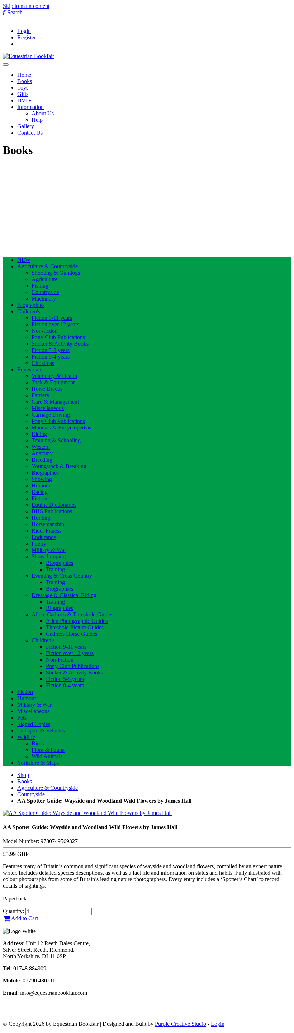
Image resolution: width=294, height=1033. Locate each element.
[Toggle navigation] (6, 64)
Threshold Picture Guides (75, 627)
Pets (22, 718)
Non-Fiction (60, 660)
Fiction (39, 498)
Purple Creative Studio (180, 1024)
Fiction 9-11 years (52, 318)
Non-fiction (45, 331)
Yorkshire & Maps (38, 763)
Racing (40, 492)
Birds (38, 743)
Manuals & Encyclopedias (61, 427)
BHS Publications (52, 511)
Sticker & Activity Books (60, 344)
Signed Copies (33, 724)
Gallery (25, 126)
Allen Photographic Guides (77, 621)
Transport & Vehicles (41, 730)
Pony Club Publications (58, 337)
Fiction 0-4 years (51, 357)
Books (24, 81)
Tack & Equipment (53, 382)
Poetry (39, 543)
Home (24, 75)
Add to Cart (24, 918)
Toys (22, 88)
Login (24, 31)
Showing (42, 479)
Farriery (40, 395)
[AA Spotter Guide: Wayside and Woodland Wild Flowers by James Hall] (87, 813)
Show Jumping (49, 556)
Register (26, 37)
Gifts (22, 94)
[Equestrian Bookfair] (28, 56)
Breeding (42, 460)
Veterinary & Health (54, 376)
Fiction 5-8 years (51, 350)
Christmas (43, 363)
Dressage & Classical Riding (64, 595)
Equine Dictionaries (54, 505)
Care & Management (55, 402)
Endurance (44, 537)
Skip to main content (26, 6)
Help (37, 120)
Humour (41, 485)
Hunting (41, 518)
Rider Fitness (46, 531)
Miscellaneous (48, 408)
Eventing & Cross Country (62, 576)
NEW (23, 260)
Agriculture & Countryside (47, 266)
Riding (39, 434)
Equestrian (29, 369)
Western (41, 447)
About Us (43, 113)
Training (55, 569)
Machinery (44, 299)
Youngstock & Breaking (59, 466)
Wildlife (26, 737)
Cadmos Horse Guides (71, 634)
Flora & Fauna (48, 750)
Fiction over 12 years (55, 324)
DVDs (24, 100)
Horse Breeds (47, 389)
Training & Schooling (56, 440)
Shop (23, 775)
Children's (28, 311)
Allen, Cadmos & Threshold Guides (72, 614)
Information (30, 107)
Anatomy (42, 453)
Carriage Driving (51, 415)
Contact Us (30, 133)
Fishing (40, 286)
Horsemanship (48, 524)
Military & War (49, 550)
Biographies (30, 305)
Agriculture (44, 279)
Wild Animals (47, 756)
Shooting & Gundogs (56, 273)
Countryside (45, 292)
